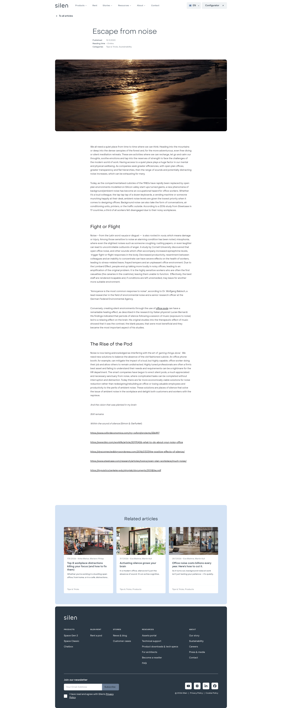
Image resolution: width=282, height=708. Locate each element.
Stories (106, 5)
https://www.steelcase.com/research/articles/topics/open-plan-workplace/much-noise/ (138, 461)
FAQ (144, 663)
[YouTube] (188, 686)
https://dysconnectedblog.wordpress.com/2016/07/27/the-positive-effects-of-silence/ (137, 451)
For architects (149, 652)
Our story (194, 635)
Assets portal (149, 635)
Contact (155, 5)
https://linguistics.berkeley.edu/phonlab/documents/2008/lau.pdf (125, 470)
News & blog (120, 635)
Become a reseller (152, 657)
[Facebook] (215, 686)
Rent (94, 5)
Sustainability (196, 641)
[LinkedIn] (206, 686)
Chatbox (68, 646)
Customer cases (122, 641)
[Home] (61, 5)
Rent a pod (96, 635)
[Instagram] (197, 686)
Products (79, 5)
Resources (123, 5)
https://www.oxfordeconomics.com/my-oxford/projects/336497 (124, 433)
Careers (193, 646)
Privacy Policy (196, 693)
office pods (162, 308)
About (140, 5)
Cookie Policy (212, 693)
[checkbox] (65, 696)
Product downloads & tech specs (160, 646)
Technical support (151, 641)
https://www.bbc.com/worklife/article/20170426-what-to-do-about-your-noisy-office (136, 442)
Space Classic (71, 641)
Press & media (197, 652)
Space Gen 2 (71, 635)
